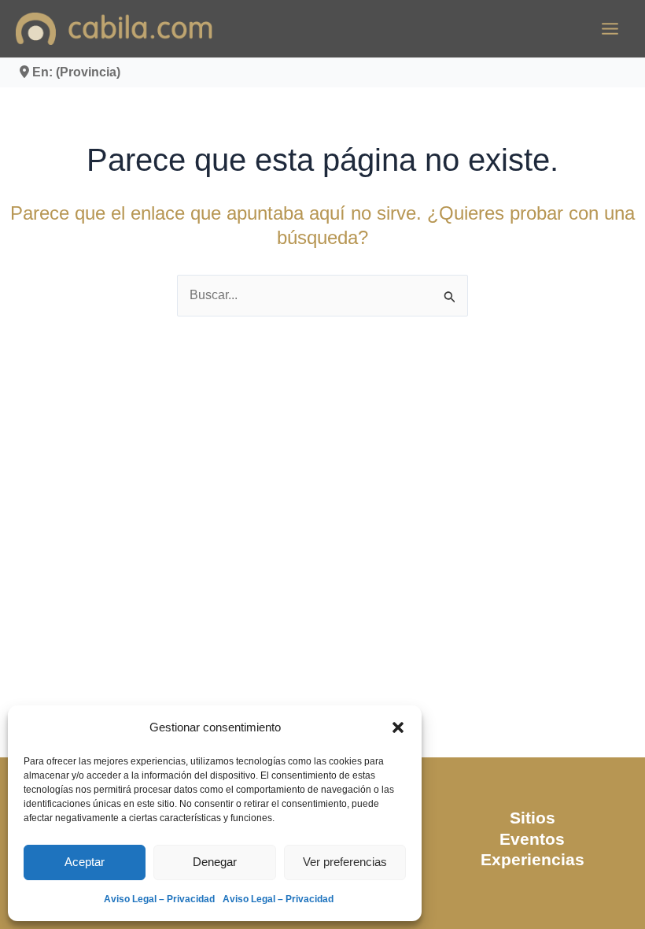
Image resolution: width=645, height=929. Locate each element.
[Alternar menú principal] (610, 28)
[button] (398, 727)
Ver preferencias (345, 861)
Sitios (532, 818)
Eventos (532, 839)
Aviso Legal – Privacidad (159, 899)
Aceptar (84, 861)
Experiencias (532, 859)
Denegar (215, 861)
